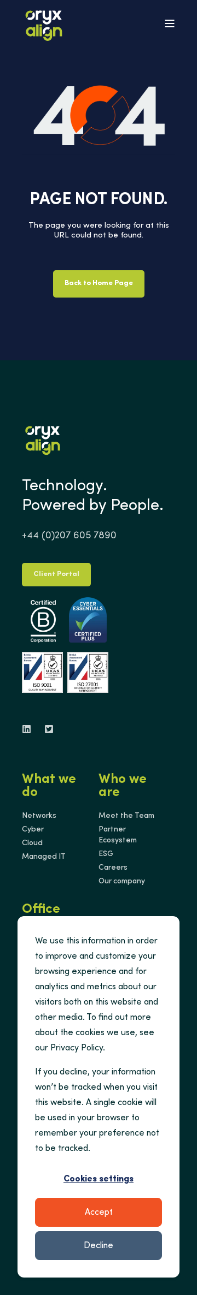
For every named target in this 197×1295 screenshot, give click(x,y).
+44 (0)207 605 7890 (69, 536)
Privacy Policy (76, 1048)
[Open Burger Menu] (170, 23)
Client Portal (56, 574)
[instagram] (46, 729)
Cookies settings (98, 1179)
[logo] (42, 438)
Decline (98, 1245)
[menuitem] (39, 816)
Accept (99, 1212)
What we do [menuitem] (49, 787)
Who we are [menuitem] (123, 787)
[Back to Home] (44, 23)
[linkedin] (30, 729)
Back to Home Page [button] (99, 283)
